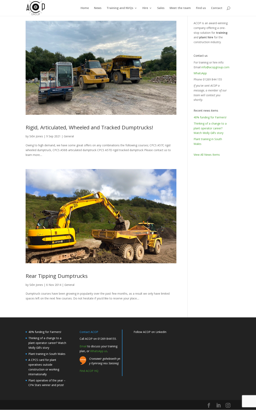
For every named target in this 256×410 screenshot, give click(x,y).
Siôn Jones (36, 136)
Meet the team (180, 8)
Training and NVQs (120, 8)
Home (85, 8)
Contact (216, 8)
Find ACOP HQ (89, 371)
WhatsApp (200, 73)
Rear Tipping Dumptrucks (57, 275)
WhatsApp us (98, 351)
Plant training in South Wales (46, 354)
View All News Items (207, 154)
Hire (145, 8)
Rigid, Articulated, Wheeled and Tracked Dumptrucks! (89, 127)
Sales (160, 8)
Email (83, 346)
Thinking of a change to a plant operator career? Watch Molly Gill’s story (210, 128)
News (97, 8)
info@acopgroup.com (215, 67)
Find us (201, 8)
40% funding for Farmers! (210, 117)
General (69, 136)
